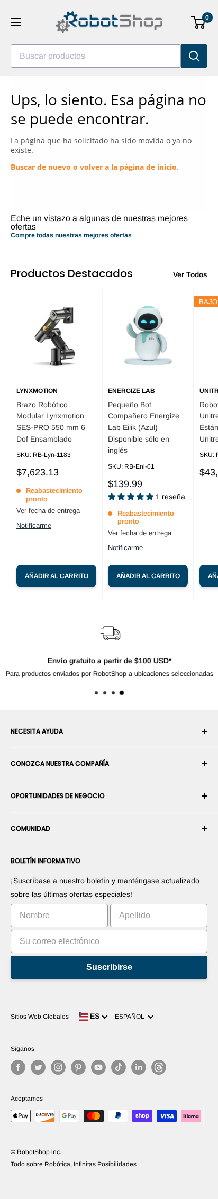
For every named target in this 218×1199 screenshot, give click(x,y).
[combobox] (96, 56)
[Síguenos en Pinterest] (78, 1067)
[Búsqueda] (194, 56)
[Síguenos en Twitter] (38, 1067)
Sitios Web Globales (40, 1016)
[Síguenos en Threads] (158, 1067)
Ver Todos (190, 274)
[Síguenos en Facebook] (18, 1067)
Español (131, 1016)
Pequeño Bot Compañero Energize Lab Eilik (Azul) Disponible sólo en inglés (143, 427)
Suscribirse (109, 967)
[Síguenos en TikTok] (118, 1067)
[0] (198, 22)
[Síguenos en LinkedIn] (138, 1067)
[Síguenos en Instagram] (58, 1067)
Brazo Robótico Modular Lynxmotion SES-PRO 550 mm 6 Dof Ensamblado (50, 421)
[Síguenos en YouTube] (98, 1067)
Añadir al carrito (56, 576)
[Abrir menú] (16, 22)
